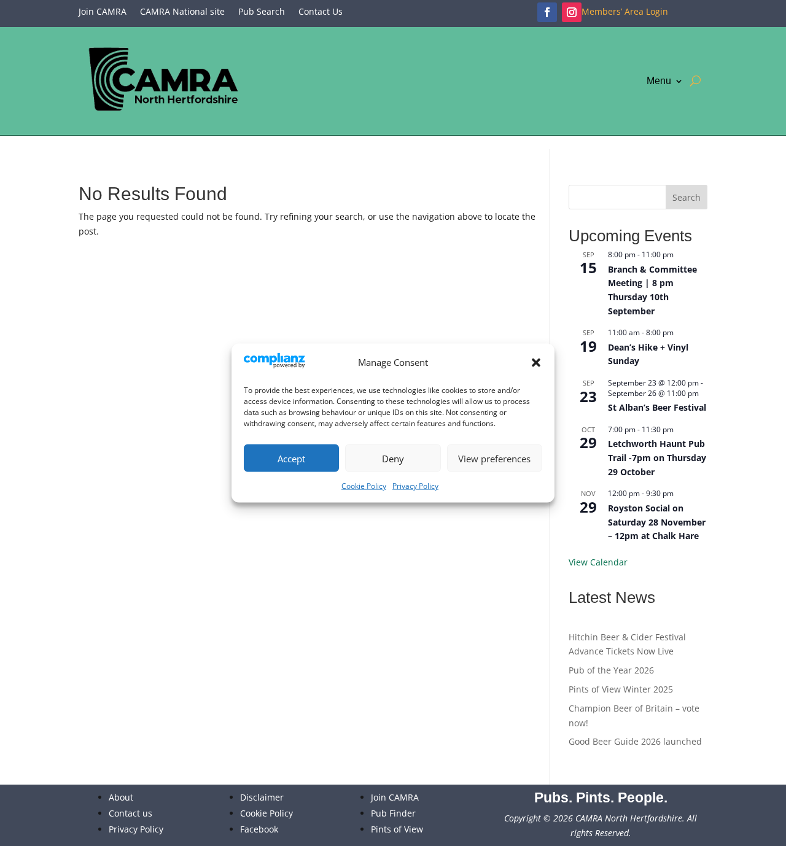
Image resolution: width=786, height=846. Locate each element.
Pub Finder (393, 813)
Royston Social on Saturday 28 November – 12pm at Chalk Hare (657, 521)
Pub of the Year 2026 (611, 670)
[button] (536, 363)
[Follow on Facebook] (547, 12)
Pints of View (397, 829)
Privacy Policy (415, 486)
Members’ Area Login (625, 12)
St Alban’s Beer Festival (657, 407)
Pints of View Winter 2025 (621, 689)
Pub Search (261, 12)
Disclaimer (262, 797)
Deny (393, 458)
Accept (291, 458)
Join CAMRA (102, 12)
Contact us (130, 813)
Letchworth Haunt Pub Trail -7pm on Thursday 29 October (657, 457)
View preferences (494, 458)
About (121, 797)
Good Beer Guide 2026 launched (635, 741)
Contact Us (320, 12)
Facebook (259, 829)
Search (686, 197)
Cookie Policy (363, 486)
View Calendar (598, 562)
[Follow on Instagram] (572, 12)
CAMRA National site (182, 12)
